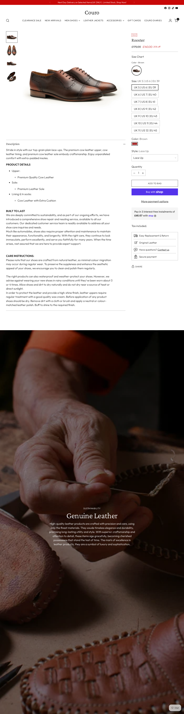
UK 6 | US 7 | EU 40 (145, 94)
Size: (146, 81)
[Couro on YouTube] (176, 8)
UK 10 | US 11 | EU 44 (145, 123)
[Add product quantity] (142, 173)
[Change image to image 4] (12, 76)
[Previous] (50, 2)
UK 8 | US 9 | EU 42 (145, 109)
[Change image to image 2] (12, 50)
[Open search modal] (7, 20)
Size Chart (138, 57)
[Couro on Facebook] (165, 8)
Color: (139, 139)
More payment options (154, 201)
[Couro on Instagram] (169, 8)
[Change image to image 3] (12, 63)
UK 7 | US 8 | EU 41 (144, 101)
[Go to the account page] (170, 20)
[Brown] (135, 144)
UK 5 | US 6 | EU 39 (145, 87)
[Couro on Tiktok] (173, 8)
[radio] (137, 71)
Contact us (163, 249)
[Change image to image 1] (12, 37)
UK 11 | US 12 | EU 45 (145, 130)
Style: (140, 151)
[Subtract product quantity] (134, 173)
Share (138, 266)
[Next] (134, 2)
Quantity (137, 166)
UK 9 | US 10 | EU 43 (145, 116)
